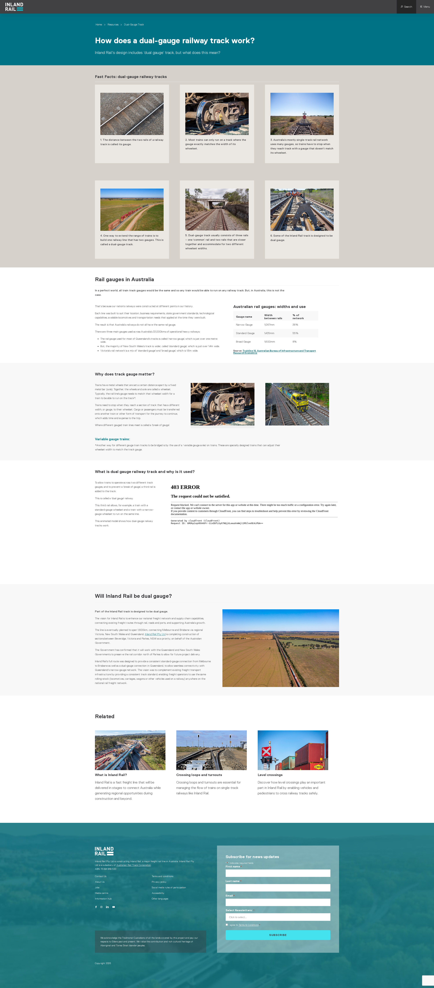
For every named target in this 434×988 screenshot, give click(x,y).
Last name (234, 881)
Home (99, 24)
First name (234, 866)
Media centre (101, 893)
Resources (113, 24)
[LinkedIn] (107, 907)
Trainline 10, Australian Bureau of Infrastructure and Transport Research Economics (274, 352)
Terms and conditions (162, 876)
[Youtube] (113, 907)
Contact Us (100, 876)
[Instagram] (101, 907)
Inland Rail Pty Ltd (155, 634)
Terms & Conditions (249, 925)
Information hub (103, 898)
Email (230, 895)
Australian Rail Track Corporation (133, 865)
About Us (99, 881)
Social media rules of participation (169, 887)
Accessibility (158, 893)
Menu (427, 6)
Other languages (160, 898)
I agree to (244, 925)
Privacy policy (159, 881)
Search (408, 6)
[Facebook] (96, 907)
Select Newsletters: (240, 910)
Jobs (97, 887)
